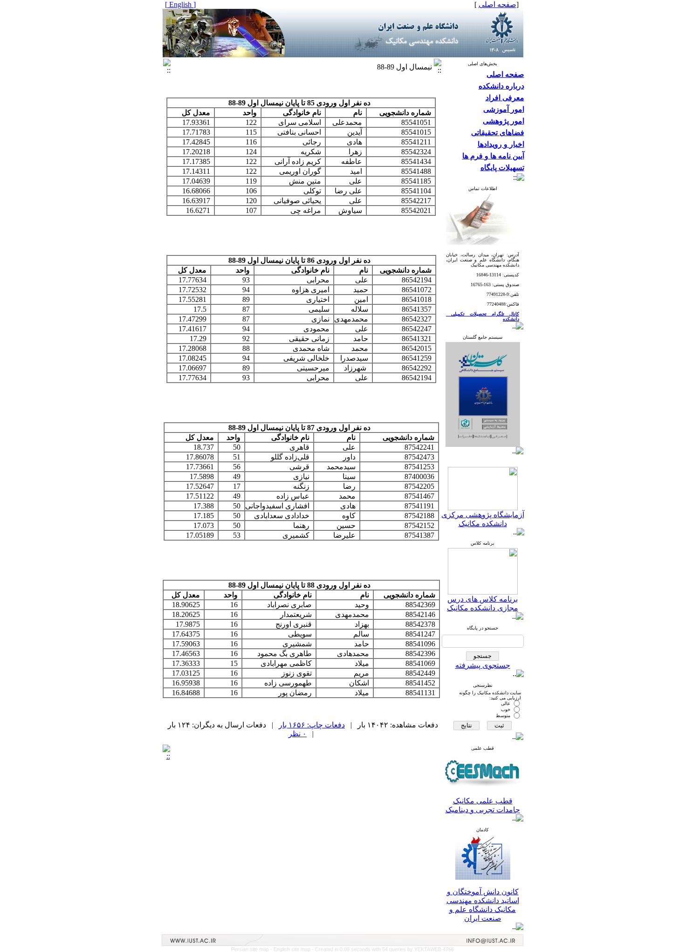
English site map (293, 949)
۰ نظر (297, 734)
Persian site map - (252, 949)
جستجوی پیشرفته (482, 665)
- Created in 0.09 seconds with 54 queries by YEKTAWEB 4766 (383, 949)
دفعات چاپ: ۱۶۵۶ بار (312, 725)
